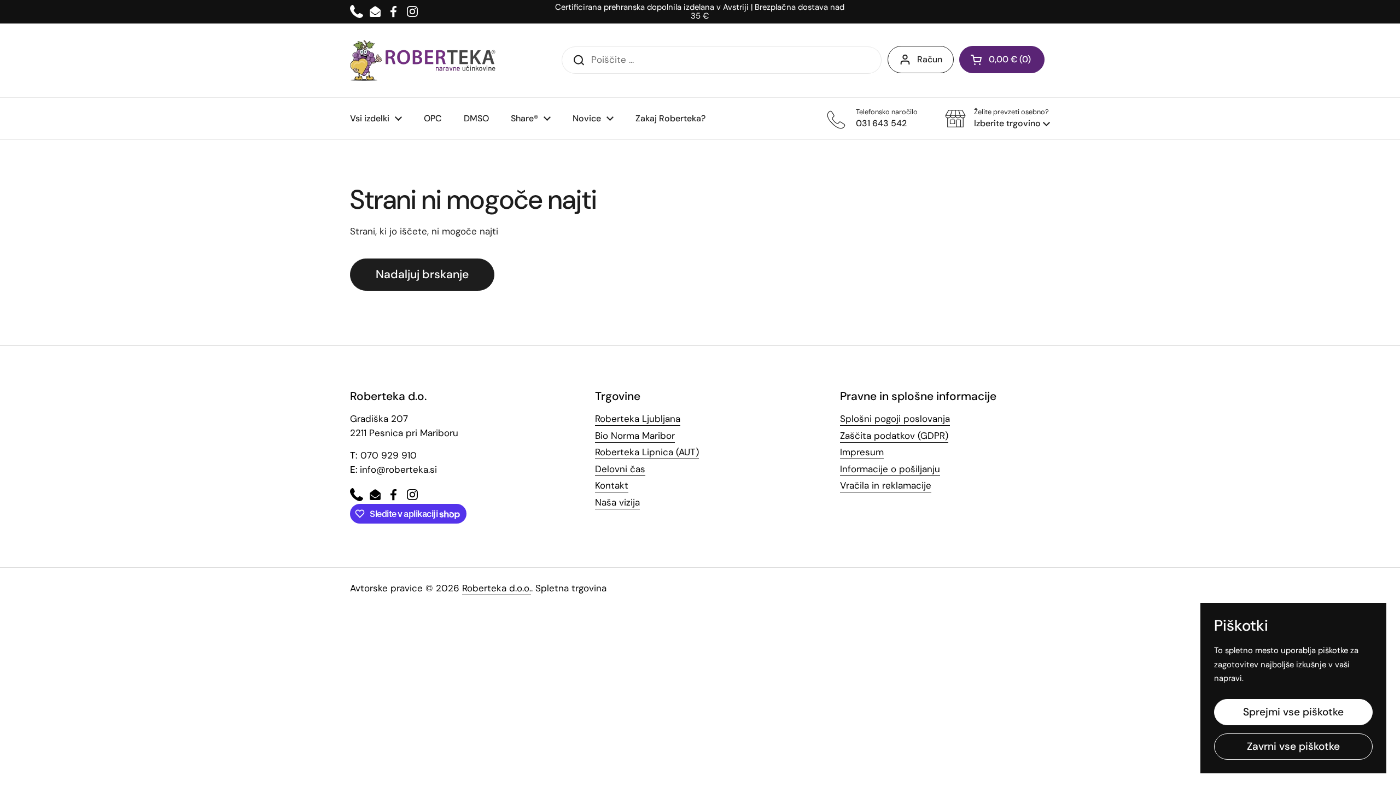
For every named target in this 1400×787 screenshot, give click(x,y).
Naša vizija (617, 502)
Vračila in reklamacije (885, 485)
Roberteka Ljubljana (637, 419)
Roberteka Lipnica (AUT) (647, 452)
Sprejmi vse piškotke (1293, 712)
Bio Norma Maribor (635, 436)
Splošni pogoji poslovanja (895, 419)
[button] (997, 118)
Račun (929, 59)
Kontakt (611, 485)
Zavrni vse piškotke (1293, 746)
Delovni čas (620, 469)
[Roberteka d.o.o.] (422, 60)
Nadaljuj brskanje (422, 274)
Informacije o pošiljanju (890, 469)
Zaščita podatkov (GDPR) (894, 436)
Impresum (862, 452)
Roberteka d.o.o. (496, 588)
